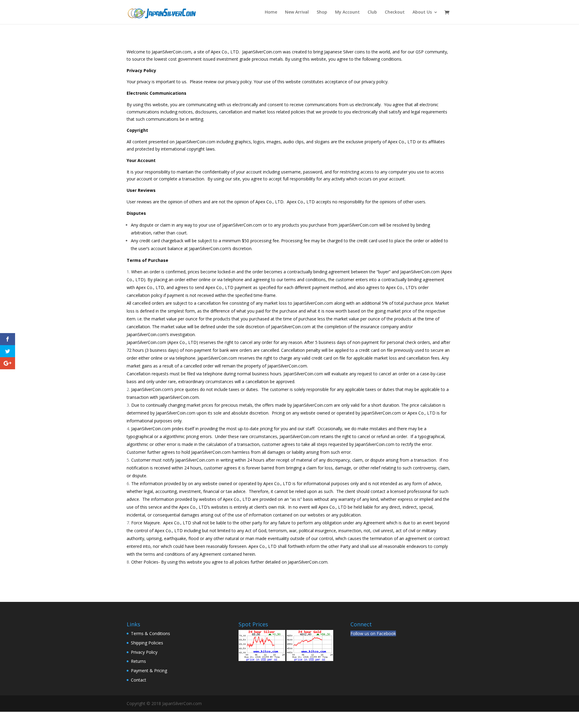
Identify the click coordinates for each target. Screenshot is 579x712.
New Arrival (297, 12)
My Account (347, 12)
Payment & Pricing (149, 670)
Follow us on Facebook (373, 633)
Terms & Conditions (150, 633)
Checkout (395, 12)
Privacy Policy (144, 652)
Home (271, 12)
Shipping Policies (147, 643)
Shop (322, 12)
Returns (138, 661)
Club (372, 12)
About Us (422, 12)
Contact (138, 680)
